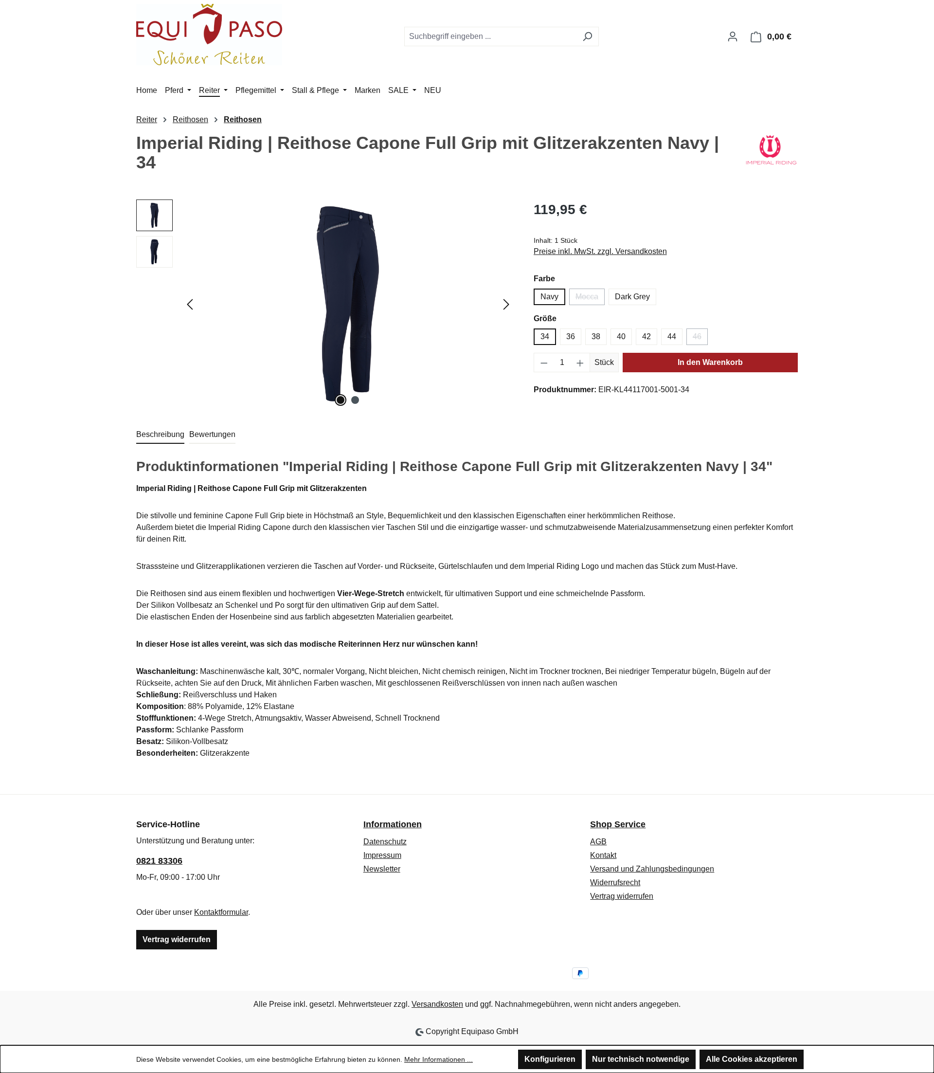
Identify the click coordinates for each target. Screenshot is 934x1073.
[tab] (160, 435)
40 (621, 336)
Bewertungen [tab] (212, 434)
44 (671, 336)
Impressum (382, 855)
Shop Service (618, 824)
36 (570, 336)
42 (646, 336)
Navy (549, 296)
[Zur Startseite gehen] (209, 34)
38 (596, 336)
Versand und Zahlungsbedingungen (652, 869)
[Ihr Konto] (732, 36)
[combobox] (490, 36)
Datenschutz (385, 841)
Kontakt (603, 855)
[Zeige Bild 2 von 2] (355, 400)
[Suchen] (587, 36)
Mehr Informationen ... (438, 1059)
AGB (598, 841)
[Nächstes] (506, 304)
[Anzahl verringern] (544, 362)
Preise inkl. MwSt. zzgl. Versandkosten (600, 251)
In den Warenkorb (710, 362)
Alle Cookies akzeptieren (751, 1059)
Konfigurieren (549, 1059)
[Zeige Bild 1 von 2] (340, 400)
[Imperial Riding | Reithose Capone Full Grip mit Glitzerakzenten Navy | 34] (347, 304)
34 (544, 336)
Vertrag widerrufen (177, 939)
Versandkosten (437, 1004)
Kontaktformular (221, 912)
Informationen (392, 824)
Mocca (590, 298)
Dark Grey (632, 296)
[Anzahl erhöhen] (580, 362)
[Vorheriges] (189, 304)
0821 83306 (159, 861)
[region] (325, 304)
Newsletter (381, 869)
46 (700, 338)
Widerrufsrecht (615, 882)
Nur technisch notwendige (640, 1059)
